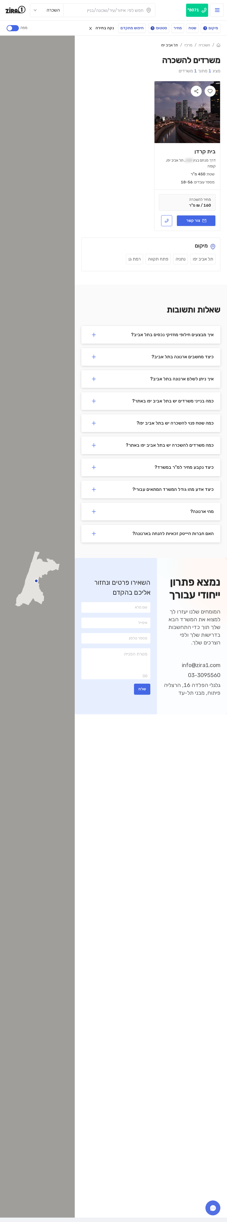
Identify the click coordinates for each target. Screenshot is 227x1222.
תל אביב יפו (169, 45)
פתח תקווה (158, 259)
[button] (150, 335)
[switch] (13, 28)
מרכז (188, 45)
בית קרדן (205, 151)
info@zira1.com (201, 665)
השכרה (204, 45)
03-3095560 (204, 675)
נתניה (180, 259)
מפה (23, 27)
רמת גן (134, 259)
